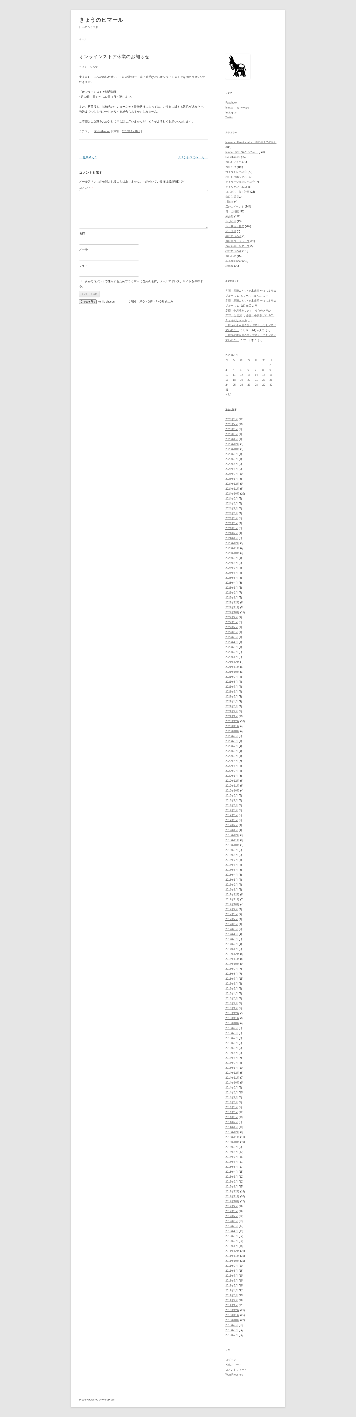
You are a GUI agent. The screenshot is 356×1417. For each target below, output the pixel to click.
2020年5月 (231, 755)
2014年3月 (231, 1117)
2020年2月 (231, 770)
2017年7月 (231, 919)
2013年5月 (231, 1166)
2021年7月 (231, 686)
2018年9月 (231, 850)
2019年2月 (231, 825)
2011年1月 (231, 1305)
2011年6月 (231, 1280)
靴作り (229, 265)
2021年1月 (231, 716)
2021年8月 (231, 681)
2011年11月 (232, 1255)
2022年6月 (231, 632)
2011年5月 (231, 1285)
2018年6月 (231, 864)
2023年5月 (231, 577)
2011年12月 (232, 1250)
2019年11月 (232, 785)
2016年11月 (232, 958)
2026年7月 (231, 424)
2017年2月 (231, 944)
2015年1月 (231, 1067)
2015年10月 (232, 1023)
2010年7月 (231, 1335)
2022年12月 (232, 602)
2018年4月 (231, 874)
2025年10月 (232, 449)
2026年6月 (231, 429)
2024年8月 (231, 503)
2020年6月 (231, 751)
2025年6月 (231, 454)
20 (248, 379)
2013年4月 (231, 1171)
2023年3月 (231, 587)
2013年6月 (231, 1161)
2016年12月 (232, 953)
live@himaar (232, 157)
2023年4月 (231, 582)
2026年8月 (231, 419)
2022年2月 (231, 652)
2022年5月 (231, 637)
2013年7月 (231, 1156)
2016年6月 (231, 983)
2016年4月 (231, 993)
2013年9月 (231, 1146)
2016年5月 (231, 988)
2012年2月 (231, 1241)
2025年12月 (232, 444)
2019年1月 (231, 830)
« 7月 (228, 394)
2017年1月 (231, 949)
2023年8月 (231, 562)
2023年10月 (232, 553)
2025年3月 (231, 468)
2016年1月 (231, 1008)
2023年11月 (232, 548)
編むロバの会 (233, 236)
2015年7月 (231, 1038)
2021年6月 (231, 691)
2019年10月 (232, 790)
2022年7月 (231, 627)
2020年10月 (232, 731)
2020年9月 (231, 736)
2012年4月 (231, 1231)
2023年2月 (231, 592)
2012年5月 (231, 1226)
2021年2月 (231, 711)
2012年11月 (232, 1196)
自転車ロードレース (237, 241)
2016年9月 (231, 968)
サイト (83, 265)
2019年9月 (231, 795)
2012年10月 (232, 1201)
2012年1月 (231, 1245)
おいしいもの (233, 162)
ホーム (83, 39)
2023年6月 (231, 572)
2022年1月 (231, 656)
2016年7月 (231, 978)
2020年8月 (231, 741)
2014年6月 (231, 1102)
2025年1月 (231, 478)
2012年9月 (231, 1206)
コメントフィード (236, 1369)
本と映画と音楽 (234, 226)
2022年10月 (232, 612)
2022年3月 (231, 647)
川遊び (229, 201)
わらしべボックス (236, 176)
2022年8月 (231, 622)
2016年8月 (231, 973)
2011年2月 (231, 1300)
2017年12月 (232, 894)
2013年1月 (231, 1186)
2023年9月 (231, 557)
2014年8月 (231, 1092)
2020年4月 (231, 760)
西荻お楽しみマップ (237, 246)
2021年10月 (232, 671)
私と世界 (230, 231)
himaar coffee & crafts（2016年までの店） (250, 142)
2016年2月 (231, 1003)
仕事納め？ (88, 157)
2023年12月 (232, 543)
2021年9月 (231, 676)
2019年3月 (231, 820)
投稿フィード (233, 1364)
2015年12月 (232, 1013)
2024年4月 (231, 523)
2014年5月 (231, 1107)
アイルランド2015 (236, 186)
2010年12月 (232, 1310)
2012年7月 (231, 1216)
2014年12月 (232, 1072)
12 (241, 374)
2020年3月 (231, 765)
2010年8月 (231, 1330)
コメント (86, 187)
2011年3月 (231, 1295)
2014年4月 (231, 1112)
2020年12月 (232, 721)
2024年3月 (231, 528)
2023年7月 (231, 567)
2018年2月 (231, 884)
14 (256, 374)
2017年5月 (231, 929)
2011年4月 (231, 1290)
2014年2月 (231, 1122)
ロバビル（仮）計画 (237, 191)
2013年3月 (231, 1176)
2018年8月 (231, 854)
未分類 (229, 216)
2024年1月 (231, 538)
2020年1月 (231, 775)
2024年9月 (231, 498)
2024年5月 (231, 518)
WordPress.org (234, 1374)
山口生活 (230, 196)
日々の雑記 (232, 211)
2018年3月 (231, 879)
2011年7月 (231, 1275)
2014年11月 (232, 1077)
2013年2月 (231, 1181)
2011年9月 (231, 1265)
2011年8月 (231, 1270)
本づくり (230, 221)
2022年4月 (231, 642)
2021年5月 (231, 696)
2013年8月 (231, 1151)
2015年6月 (231, 1043)
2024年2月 (231, 533)
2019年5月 (231, 810)
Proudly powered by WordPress (97, 1399)
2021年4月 (231, 701)
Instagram (231, 112)
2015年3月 (231, 1057)
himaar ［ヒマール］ (237, 107)
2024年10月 (232, 493)
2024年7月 (231, 508)
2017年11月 (232, 899)
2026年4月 (231, 439)
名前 (82, 233)
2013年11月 (232, 1137)
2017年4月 (231, 934)
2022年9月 (231, 617)
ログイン (230, 1359)
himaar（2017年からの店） (241, 152)
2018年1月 (231, 889)
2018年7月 (231, 859)
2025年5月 (231, 459)
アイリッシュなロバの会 (240, 181)
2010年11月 (232, 1315)
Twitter (229, 117)
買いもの (230, 256)
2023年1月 (231, 597)
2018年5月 (231, 869)
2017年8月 (231, 914)
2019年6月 (231, 805)
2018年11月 (232, 840)
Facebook (231, 102)
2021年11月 (232, 666)
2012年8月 (231, 1211)
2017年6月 (231, 924)
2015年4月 (231, 1052)
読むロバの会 (233, 251)
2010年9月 (231, 1325)
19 (241, 379)
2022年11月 (232, 607)
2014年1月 (231, 1127)
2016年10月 (232, 963)
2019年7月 (231, 800)
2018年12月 (232, 835)
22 (263, 379)
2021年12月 (232, 661)
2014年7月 (231, 1097)
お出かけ (230, 166)
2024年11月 (232, 488)
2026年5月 (231, 434)
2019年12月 (232, 780)
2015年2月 (231, 1062)
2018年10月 (232, 845)
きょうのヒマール (101, 20)
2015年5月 (231, 1047)
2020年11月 (232, 726)
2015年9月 (231, 1028)
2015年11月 (232, 1018)
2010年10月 (232, 1320)
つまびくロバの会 (236, 171)
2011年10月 (232, 1260)
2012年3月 (231, 1236)
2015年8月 (231, 1033)
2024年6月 (231, 513)
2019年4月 (231, 815)
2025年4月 (231, 463)
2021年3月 (231, 706)
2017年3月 (231, 939)
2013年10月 (232, 1142)
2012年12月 (232, 1191)
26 (241, 384)
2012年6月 (231, 1221)
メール (83, 249)
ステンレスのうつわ (193, 157)
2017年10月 (232, 904)
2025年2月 (231, 473)
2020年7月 (231, 746)
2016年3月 (231, 998)
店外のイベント (234, 206)
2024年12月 (232, 483)
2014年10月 (232, 1082)
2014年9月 (231, 1087)
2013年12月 (232, 1132)
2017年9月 (231, 909)
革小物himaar (102, 131)
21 (256, 379)
